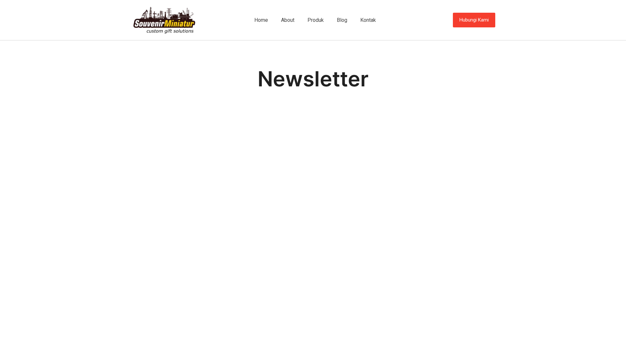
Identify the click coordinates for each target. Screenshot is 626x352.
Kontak (368, 20)
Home (261, 20)
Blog (342, 20)
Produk (315, 20)
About (287, 20)
